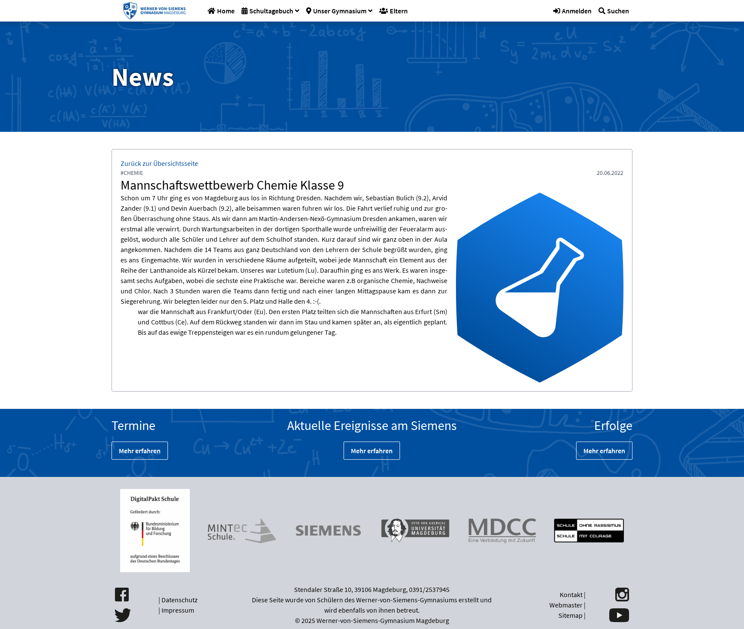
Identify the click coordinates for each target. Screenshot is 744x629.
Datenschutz (179, 599)
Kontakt (571, 594)
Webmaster (566, 605)
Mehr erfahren (140, 450)
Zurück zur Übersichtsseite (159, 163)
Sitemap (570, 615)
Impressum (177, 610)
